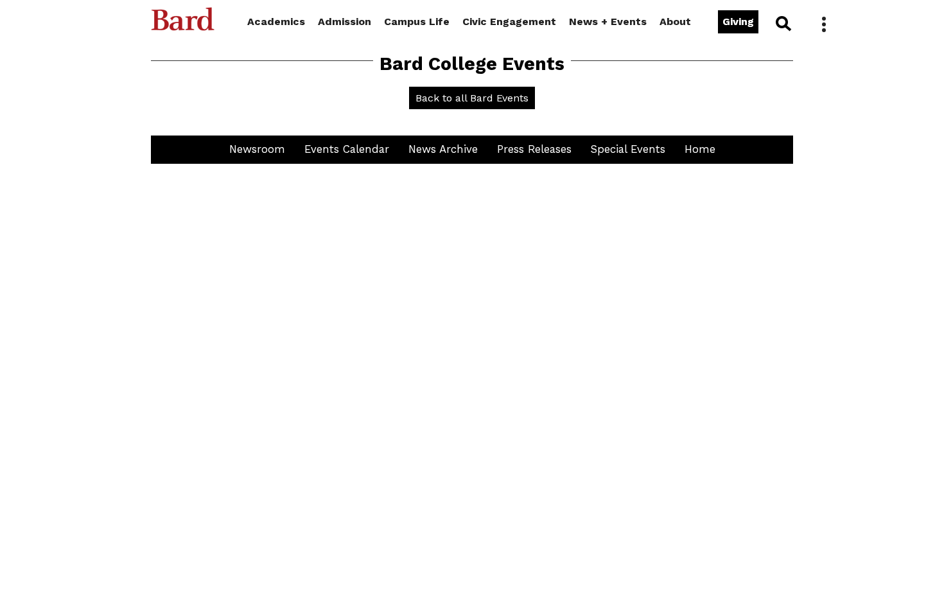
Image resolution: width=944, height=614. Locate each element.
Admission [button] (344, 21)
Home (700, 149)
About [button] (675, 21)
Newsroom (257, 149)
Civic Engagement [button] (509, 21)
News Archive (443, 149)
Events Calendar (346, 149)
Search (782, 23)
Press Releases (534, 149)
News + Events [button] (608, 21)
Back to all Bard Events (472, 98)
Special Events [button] (628, 149)
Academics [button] (276, 21)
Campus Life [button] (417, 21)
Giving (738, 21)
